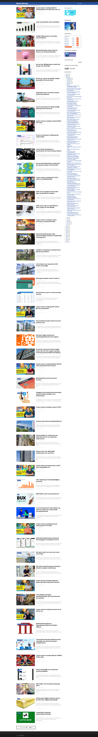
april (68, 220)
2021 (67, 228)
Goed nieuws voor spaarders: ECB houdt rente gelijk (73, 127)
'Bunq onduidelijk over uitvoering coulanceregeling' (73, 190)
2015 (67, 236)
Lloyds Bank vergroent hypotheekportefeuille (72, 197)
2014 (67, 238)
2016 (67, 235)
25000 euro (67, 43)
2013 (67, 239)
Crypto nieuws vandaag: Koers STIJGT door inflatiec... (73, 159)
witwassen (20, 640)
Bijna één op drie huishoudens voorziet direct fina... (73, 206)
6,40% (73, 43)
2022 (67, 227)
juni (68, 217)
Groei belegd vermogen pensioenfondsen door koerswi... (74, 179)
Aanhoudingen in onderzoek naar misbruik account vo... (73, 154)
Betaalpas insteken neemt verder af (47, 278)
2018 (67, 232)
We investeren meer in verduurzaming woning (72, 130)
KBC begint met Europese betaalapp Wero (74, 192)
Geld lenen (67, 36)
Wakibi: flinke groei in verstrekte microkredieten (73, 90)
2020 (67, 229)
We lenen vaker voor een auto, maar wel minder (74, 172)
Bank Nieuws (22, 3)
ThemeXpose (22, 735)
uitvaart (19, 22)
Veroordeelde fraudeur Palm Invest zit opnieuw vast (74, 135)
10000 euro (67, 39)
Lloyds (19, 713)
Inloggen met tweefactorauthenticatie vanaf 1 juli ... (74, 146)
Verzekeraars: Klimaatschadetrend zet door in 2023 (74, 215)
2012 (67, 240)
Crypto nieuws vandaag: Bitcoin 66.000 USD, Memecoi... (73, 142)
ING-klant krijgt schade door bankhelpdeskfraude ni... (72, 137)
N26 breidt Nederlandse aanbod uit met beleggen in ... (74, 169)
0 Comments (39, 13)
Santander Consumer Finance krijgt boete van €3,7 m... (74, 140)
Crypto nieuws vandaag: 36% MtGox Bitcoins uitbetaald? (74, 133)
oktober (68, 80)
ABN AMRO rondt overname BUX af (47, 494)
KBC (18, 684)
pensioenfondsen (21, 595)
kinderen (19, 192)
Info (77, 38)
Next (30, 727)
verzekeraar (20, 250)
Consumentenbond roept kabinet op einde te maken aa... (74, 165)
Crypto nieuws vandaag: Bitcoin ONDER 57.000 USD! (73, 188)
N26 (18, 538)
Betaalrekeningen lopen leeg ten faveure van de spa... (73, 92)
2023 (67, 225)
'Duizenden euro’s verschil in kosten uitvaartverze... (74, 99)
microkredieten (21, 36)
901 (26, 727)
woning (19, 293)
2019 (67, 231)
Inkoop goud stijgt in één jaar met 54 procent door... (74, 195)
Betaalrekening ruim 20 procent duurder (73, 144)
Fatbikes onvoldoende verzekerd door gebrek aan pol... (73, 124)
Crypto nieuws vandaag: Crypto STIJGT (48, 407)
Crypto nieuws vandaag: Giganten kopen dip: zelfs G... (73, 176)
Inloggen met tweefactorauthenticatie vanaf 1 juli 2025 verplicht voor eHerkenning (48, 394)
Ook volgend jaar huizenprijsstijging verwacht (74, 161)
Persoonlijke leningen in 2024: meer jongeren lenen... (74, 199)
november (69, 79)
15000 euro (67, 41)
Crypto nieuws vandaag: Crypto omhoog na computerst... (73, 120)
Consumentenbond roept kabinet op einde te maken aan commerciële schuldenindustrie (48, 509)
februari (68, 222)
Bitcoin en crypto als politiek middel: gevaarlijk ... (74, 97)
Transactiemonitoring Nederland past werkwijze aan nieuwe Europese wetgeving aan (48, 641)
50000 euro (67, 45)
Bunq (19, 670)
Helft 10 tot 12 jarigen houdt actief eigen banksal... (74, 115)
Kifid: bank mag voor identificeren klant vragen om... (74, 118)
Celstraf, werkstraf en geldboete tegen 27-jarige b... (73, 208)
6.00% (73, 39)
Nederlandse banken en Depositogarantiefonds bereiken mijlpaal (46, 625)
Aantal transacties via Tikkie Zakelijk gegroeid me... (72, 102)
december (69, 78)
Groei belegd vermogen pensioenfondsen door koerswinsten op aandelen (48, 596)
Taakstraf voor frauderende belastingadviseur (72, 204)
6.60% (73, 41)
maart (68, 221)
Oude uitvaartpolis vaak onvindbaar (47, 22)
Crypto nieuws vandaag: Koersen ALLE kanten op (73, 181)
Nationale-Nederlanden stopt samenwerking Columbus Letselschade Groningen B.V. (49, 235)
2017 (67, 234)
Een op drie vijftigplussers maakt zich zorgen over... (73, 95)
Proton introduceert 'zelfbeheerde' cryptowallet (74, 106)
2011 (67, 242)
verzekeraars (20, 393)
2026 (67, 74)
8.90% (73, 38)
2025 (67, 75)
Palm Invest (20, 321)
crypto (19, 8)
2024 (67, 77)
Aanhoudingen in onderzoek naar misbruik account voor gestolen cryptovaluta (47, 437)
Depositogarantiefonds (23, 624)
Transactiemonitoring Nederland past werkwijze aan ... (73, 185)
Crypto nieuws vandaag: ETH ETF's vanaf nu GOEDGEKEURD (74, 113)
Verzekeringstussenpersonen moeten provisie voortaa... (73, 213)
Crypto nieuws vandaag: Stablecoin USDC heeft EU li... (74, 201)
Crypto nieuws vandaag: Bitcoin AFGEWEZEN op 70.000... (73, 86)
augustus (69, 83)
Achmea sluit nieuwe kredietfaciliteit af (49, 421)
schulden (19, 508)
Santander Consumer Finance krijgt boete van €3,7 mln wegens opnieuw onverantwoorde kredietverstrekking (48, 351)
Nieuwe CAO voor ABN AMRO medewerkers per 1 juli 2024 (73, 157)
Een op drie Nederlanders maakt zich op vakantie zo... (73, 111)
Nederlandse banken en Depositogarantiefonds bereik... (74, 183)
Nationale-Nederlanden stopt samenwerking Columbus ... (73, 122)
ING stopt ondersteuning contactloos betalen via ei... (73, 174)
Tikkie (19, 107)
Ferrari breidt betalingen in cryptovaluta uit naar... (72, 108)
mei (68, 218)
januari (68, 224)
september (69, 82)
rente (19, 264)
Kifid (19, 206)
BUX (18, 494)
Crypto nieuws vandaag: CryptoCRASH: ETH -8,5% (72, 104)
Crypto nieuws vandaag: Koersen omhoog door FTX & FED (73, 167)
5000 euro (67, 38)
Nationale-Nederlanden (22, 234)
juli (67, 84)
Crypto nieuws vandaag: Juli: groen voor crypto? (74, 211)
